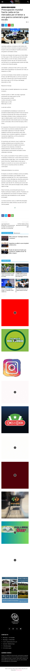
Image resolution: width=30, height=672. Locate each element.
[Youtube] (20, 628)
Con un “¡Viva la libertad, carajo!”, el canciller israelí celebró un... (7, 290)
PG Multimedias (19, 670)
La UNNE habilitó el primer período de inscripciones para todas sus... (21, 275)
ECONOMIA (7, 5)
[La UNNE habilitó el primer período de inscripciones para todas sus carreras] (22, 268)
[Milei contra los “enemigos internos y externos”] (4, 238)
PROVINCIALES (18, 271)
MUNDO (8, 7)
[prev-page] (2, 256)
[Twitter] (6, 25)
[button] (2, 2)
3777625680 (12, 637)
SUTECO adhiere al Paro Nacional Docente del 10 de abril (22, 225)
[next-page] (4, 256)
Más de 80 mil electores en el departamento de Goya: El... (22, 290)
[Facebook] (2, 25)
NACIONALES (13, 7)
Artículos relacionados (7, 233)
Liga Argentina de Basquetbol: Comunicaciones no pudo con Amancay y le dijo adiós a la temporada (8, 226)
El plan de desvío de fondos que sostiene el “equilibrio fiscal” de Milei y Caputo (17, 251)
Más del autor (17, 233)
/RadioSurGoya (11, 643)
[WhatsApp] (12, 25)
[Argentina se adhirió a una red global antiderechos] (4, 245)
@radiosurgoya (7, 646)
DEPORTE (3, 271)
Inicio (2, 5)
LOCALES (17, 287)
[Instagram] (13, 628)
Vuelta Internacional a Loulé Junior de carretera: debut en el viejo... (7, 275)
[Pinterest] (9, 25)
